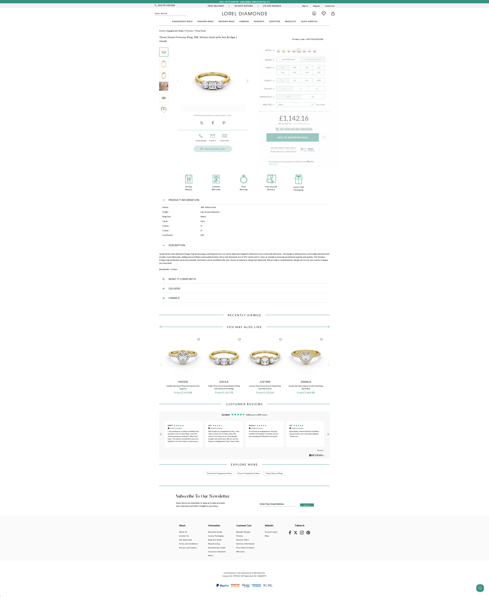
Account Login (271, 532)
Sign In (305, 6)
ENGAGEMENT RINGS (182, 22)
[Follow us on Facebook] (290, 534)
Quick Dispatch (309, 22)
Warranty (240, 552)
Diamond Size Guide (217, 548)
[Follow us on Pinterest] (308, 534)
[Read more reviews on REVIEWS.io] (316, 455)
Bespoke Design (243, 532)
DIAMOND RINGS (205, 22)
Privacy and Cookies (188, 548)
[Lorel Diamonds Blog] (244, 14)
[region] (244, 434)
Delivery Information (245, 544)
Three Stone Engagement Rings (219, 473)
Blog (267, 536)
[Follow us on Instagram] (302, 534)
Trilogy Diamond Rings (274, 473)
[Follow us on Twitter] (295, 534)
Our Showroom (185, 540)
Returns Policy (242, 540)
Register (316, 6)
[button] (161, 434)
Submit (185, 13)
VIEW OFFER (245, 2)
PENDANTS (259, 22)
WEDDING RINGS (226, 22)
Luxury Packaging (216, 536)
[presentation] (177, 81)
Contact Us (330, 6)
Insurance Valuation (217, 552)
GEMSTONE (274, 22)
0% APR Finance (272, 6)
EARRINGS (244, 22)
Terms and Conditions (188, 544)
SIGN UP (307, 505)
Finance (239, 536)
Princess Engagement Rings (248, 473)
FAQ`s (211, 556)
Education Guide (215, 532)
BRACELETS (290, 22)
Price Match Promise (245, 548)
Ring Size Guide (215, 540)
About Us (183, 532)
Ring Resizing (214, 544)
